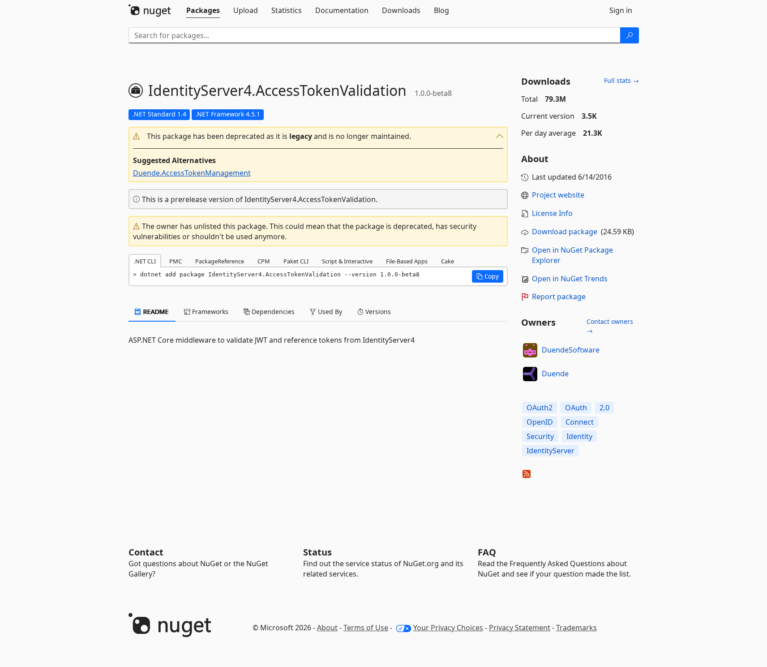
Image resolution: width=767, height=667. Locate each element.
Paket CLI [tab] (296, 261)
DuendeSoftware (571, 350)
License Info (552, 213)
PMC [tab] (175, 261)
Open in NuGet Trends (570, 279)
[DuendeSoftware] (530, 350)
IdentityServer (550, 451)
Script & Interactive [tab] (347, 261)
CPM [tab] (263, 261)
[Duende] (530, 374)
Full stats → (621, 80)
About (327, 628)
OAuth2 (540, 408)
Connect (580, 422)
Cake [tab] (447, 261)
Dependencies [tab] (272, 311)
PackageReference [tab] (219, 261)
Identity (579, 436)
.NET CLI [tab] (145, 261)
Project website (558, 195)
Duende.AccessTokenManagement (192, 173)
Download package (564, 232)
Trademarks (576, 628)
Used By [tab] (329, 311)
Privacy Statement (519, 628)
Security (540, 436)
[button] (318, 136)
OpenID (540, 422)
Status (317, 552)
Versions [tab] (377, 311)
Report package (559, 296)
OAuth (576, 408)
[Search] (629, 35)
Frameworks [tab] (209, 311)
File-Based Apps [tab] (407, 261)
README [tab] (155, 311)
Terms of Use (365, 628)
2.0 (604, 408)
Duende (555, 374)
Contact (146, 552)
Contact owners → (610, 326)
